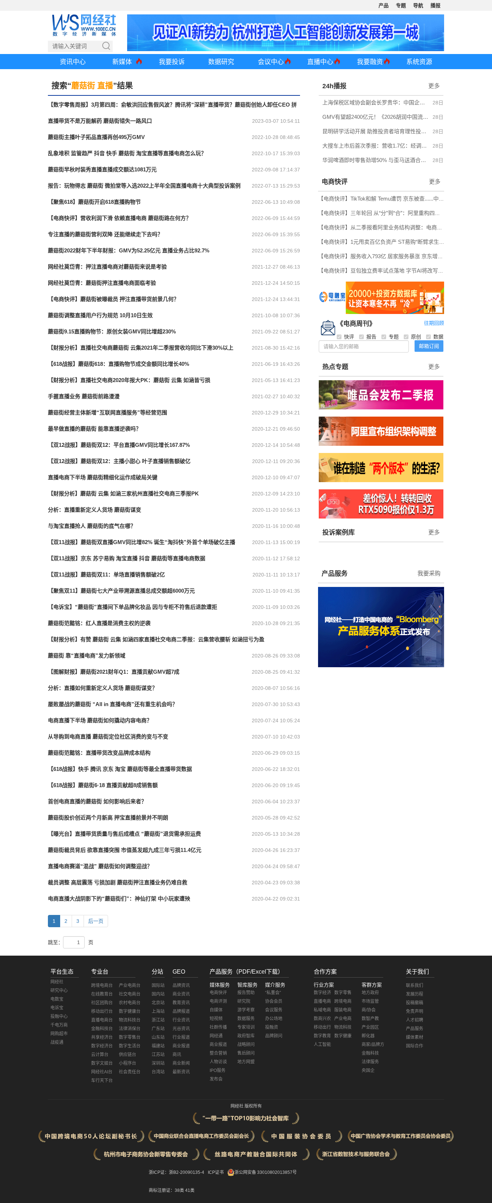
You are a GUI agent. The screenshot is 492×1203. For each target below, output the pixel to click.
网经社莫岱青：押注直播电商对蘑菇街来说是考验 (107, 267)
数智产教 (370, 1018)
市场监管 (370, 1001)
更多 (434, 86)
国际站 (158, 985)
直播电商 (322, 1001)
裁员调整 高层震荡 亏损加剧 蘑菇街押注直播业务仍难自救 (117, 882)
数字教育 (322, 1035)
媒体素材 (414, 1037)
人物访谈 (218, 1061)
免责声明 (414, 1011)
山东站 (158, 1037)
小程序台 (127, 1063)
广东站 (158, 1028)
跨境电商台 (102, 985)
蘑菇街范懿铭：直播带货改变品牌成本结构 (99, 753)
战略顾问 (246, 1044)
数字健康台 (129, 1011)
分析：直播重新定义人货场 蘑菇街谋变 (94, 510)
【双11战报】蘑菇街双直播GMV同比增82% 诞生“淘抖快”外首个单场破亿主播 (141, 542)
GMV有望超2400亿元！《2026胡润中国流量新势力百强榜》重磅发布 (375, 117)
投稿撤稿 (414, 1002)
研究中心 (59, 990)
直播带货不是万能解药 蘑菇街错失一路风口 (100, 121)
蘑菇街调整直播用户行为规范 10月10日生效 (100, 315)
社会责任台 (129, 1071)
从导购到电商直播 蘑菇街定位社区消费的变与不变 (108, 736)
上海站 (158, 1011)
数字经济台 (102, 1046)
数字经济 (322, 992)
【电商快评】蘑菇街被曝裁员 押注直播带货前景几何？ (113, 299)
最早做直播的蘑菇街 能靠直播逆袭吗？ (94, 429)
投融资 (271, 1027)
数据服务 (246, 1018)
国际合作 (414, 1046)
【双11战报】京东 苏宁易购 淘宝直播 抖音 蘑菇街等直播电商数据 (126, 558)
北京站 (158, 1002)
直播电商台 (102, 1020)
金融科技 (370, 1053)
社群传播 (218, 1027)
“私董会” (273, 992)
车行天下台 (102, 1080)
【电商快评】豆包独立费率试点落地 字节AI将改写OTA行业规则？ (397, 271)
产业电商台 (129, 985)
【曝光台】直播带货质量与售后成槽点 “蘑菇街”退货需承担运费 (124, 834)
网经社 (56, 981)
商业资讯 (181, 994)
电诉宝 (56, 1007)
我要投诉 (172, 62)
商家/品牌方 (373, 1044)
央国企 (368, 1070)
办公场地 (273, 1018)
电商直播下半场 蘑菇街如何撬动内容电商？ (100, 720)
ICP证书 (216, 1172)
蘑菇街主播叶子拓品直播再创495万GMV (96, 137)
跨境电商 (343, 1001)
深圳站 (158, 1063)
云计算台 (99, 1054)
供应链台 (127, 1054)
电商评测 (218, 1001)
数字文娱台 (102, 1063)
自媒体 (216, 1010)
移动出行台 (102, 1011)
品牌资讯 (181, 985)
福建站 (158, 1046)
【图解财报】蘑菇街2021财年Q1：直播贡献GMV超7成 (113, 672)
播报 (435, 5)
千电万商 (59, 1025)
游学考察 (246, 1010)
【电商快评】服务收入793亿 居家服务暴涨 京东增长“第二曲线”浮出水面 (404, 256)
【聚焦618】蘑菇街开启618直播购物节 (94, 202)
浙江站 (158, 1020)
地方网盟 (246, 1061)
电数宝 (56, 999)
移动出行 (322, 1027)
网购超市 (59, 1033)
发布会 (216, 1079)
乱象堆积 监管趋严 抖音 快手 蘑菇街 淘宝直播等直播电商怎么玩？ (127, 153)
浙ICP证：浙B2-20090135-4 (176, 1172)
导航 (418, 5)
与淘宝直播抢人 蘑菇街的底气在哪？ (92, 526)
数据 (438, 337)
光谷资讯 (181, 1028)
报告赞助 (246, 992)
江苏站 (158, 1054)
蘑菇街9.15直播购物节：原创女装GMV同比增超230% (112, 331)
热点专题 (335, 367)
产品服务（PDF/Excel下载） (246, 972)
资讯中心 (73, 62)
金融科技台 (102, 1028)
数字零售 (343, 992)
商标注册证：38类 (167, 1190)
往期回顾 (434, 323)
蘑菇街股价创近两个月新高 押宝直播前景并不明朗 (108, 817)
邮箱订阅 (429, 346)
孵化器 (368, 1035)
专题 (401, 5)
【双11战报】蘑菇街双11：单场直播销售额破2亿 (106, 574)
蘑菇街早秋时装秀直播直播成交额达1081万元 (102, 169)
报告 (371, 337)
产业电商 (343, 1018)
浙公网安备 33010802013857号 (265, 1172)
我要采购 (428, 573)
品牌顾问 (273, 1035)
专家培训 (246, 1027)
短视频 (216, 1018)
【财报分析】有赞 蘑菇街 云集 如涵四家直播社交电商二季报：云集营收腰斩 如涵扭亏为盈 (156, 639)
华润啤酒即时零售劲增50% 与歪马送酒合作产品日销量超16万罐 (375, 160)
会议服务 (273, 1010)
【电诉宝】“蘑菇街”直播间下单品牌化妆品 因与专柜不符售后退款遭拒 (132, 607)
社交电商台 (129, 994)
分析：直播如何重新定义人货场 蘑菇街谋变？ (102, 688)
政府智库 (246, 1035)
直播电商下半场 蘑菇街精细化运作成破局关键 (102, 477)
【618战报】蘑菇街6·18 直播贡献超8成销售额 (103, 785)
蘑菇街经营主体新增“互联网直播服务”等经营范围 (107, 412)
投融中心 (59, 1016)
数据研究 (221, 62)
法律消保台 (129, 1028)
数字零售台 (129, 1037)
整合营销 (218, 1053)
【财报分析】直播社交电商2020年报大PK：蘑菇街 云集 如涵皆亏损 (129, 380)
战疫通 (56, 1042)
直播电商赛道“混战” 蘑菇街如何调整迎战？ (100, 866)
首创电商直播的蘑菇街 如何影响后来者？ (97, 801)
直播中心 (320, 62)
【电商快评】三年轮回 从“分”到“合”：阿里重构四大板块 (384, 213)
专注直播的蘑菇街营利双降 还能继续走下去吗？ (105, 234)
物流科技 (343, 1027)
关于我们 (417, 972)
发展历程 (414, 994)
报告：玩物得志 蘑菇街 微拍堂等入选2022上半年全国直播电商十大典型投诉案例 (144, 186)
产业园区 (370, 1027)
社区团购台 (102, 1002)
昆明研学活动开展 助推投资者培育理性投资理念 (375, 131)
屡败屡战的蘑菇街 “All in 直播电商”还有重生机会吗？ (113, 704)
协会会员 (273, 1001)
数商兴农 (322, 1018)
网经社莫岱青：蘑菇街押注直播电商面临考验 (102, 283)
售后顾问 (246, 1053)
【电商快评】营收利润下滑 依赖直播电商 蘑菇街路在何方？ (119, 218)
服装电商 (343, 1010)
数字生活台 (129, 1046)
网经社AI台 (101, 1071)
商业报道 (181, 1046)
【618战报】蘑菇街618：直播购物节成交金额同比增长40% (118, 364)
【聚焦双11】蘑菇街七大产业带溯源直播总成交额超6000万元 (121, 591)
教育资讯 (181, 1002)
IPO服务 (217, 1070)
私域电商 (322, 1010)
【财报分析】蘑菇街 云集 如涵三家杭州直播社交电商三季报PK (123, 493)
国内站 (158, 994)
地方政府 (370, 992)
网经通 (216, 1035)
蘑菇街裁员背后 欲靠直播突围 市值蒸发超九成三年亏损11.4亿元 (124, 850)
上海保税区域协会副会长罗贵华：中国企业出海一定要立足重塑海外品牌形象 (375, 102)
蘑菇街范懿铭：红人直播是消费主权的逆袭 (99, 623)
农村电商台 (129, 1002)
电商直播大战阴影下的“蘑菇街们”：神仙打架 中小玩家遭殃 (119, 898)
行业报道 (181, 1037)
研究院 (243, 1001)
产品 (384, 5)
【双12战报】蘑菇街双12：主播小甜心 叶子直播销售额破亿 (119, 461)
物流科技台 (129, 1020)
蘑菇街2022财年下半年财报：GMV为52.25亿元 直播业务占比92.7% (128, 250)
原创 (416, 337)
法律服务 (370, 1061)
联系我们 (414, 985)
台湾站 (158, 1071)
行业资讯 (181, 1020)
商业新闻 (181, 1063)
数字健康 (343, 1035)
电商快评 (335, 181)
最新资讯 (181, 1071)
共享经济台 (102, 1037)
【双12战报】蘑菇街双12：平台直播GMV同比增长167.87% (119, 445)
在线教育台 (102, 994)
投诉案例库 (338, 532)
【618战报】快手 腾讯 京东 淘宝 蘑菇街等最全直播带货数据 (120, 769)
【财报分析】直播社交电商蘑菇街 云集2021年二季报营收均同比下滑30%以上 (140, 348)
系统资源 (419, 62)
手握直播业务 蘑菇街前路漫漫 (84, 396)
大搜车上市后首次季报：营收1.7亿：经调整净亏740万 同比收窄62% (375, 146)
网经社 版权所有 (246, 1106)
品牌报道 (181, 1011)
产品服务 (335, 573)
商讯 (177, 1054)
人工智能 (322, 1044)
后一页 (95, 921)
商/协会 (369, 1010)
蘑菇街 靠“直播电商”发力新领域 (86, 655)
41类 (189, 1190)
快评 (349, 337)
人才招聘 (414, 1020)
